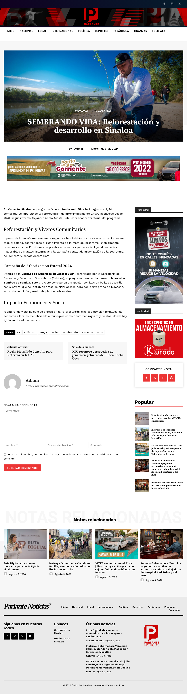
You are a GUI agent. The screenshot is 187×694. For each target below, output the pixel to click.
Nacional (104, 111)
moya (43, 332)
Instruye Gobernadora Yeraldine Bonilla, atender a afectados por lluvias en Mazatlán (166, 434)
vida (100, 332)
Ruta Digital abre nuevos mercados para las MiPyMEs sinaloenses (166, 418)
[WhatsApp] (171, 378)
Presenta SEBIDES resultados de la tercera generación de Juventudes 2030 (167, 485)
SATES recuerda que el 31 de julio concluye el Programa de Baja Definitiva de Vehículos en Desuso (166, 450)
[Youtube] (30, 636)
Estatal (82, 111)
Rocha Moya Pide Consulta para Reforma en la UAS (29, 353)
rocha (55, 332)
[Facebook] (164, 4)
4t (18, 332)
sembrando (70, 332)
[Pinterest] (163, 378)
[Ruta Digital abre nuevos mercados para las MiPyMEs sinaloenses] (142, 418)
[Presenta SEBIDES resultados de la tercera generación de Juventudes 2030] (142, 485)
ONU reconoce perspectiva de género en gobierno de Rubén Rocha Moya (97, 355)
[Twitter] (179, 4)
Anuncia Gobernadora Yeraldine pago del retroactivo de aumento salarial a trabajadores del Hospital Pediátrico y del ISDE (165, 467)
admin (78, 148)
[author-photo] (6, 574)
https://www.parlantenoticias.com (47, 385)
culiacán (29, 332)
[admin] (12, 383)
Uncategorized (95, 640)
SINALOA (87, 332)
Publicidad (143, 311)
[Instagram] (172, 4)
